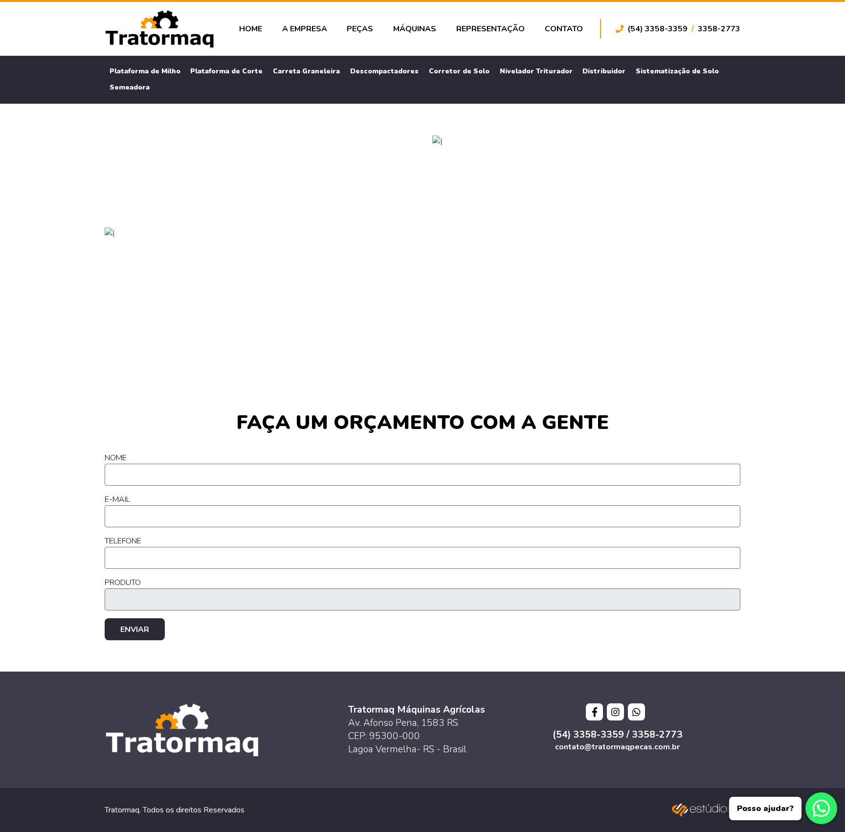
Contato (564, 28)
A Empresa (304, 28)
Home (250, 28)
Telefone (123, 541)
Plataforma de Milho (145, 71)
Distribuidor (603, 71)
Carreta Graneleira (306, 71)
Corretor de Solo (459, 71)
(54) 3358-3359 (657, 28)
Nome (116, 457)
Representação (490, 28)
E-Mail (117, 499)
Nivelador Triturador (536, 71)
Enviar (134, 629)
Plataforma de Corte (226, 71)
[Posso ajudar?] (821, 808)
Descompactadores (384, 71)
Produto (123, 582)
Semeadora (130, 87)
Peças (360, 28)
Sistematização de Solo (677, 71)
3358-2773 (719, 28)
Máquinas (414, 28)
